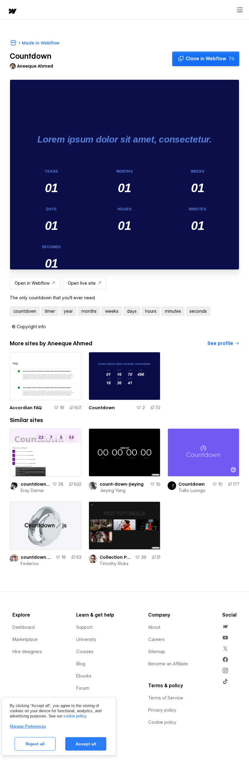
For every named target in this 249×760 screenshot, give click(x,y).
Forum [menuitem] (82, 688)
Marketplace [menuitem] (25, 639)
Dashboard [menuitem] (23, 627)
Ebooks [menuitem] (83, 676)
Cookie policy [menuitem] (162, 722)
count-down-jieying (122, 484)
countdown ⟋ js (37, 557)
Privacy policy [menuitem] (162, 710)
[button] (29, 326)
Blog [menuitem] (80, 663)
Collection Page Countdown (116, 557)
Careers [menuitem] (156, 639)
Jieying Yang (112, 490)
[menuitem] (225, 627)
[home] (12, 11)
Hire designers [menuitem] (27, 651)
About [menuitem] (154, 627)
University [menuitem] (86, 639)
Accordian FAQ (26, 407)
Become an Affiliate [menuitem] (168, 663)
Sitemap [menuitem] (156, 651)
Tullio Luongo (192, 490)
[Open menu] (240, 10)
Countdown (102, 407)
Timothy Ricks (114, 563)
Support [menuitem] (84, 627)
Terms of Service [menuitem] (165, 697)
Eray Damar (32, 490)
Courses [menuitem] (84, 651)
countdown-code (35, 484)
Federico (30, 563)
